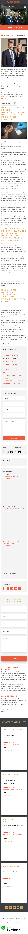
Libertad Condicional (12, 375)
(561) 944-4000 (6, 545)
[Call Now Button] (3, 928)
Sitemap (10, 922)
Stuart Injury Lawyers (13, 730)
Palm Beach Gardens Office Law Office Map (12, 835)
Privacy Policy (5, 922)
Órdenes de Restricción (13, 381)
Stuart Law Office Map (11, 744)
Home (3, 34)
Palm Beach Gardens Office (12, 820)
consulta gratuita (14, 27)
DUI (4, 372)
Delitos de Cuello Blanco (14, 355)
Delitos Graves (9, 361)
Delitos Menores (10, 367)
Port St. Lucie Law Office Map (13, 789)
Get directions (8, 742)
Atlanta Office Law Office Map (13, 880)
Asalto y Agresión (10, 353)
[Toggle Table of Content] (14, 103)
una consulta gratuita (14, 320)
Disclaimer (15, 922)
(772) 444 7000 (15, 2)
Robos (5, 378)
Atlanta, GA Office (11, 866)
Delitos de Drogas (10, 358)
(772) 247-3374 (6, 512)
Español (10, 34)
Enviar (14, 658)
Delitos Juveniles (10, 364)
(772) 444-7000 (7, 750)
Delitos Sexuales (10, 369)
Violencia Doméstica (11, 383)
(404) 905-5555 (7, 886)
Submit (14, 438)
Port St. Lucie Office (11, 775)
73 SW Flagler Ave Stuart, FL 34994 (11, 476)
